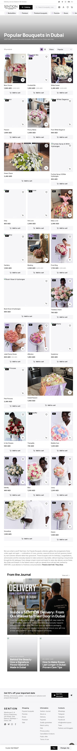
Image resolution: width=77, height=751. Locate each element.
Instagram (61, 717)
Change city (64, 748)
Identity (6, 487)
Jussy (53, 487)
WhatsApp (61, 711)
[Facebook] (15, 724)
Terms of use (44, 739)
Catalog (27, 7)
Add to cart (16, 93)
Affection (30, 354)
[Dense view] (45, 49)
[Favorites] (68, 7)
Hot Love (31, 221)
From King (54, 265)
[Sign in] (63, 7)
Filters (51, 49)
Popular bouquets (28, 711)
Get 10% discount (59, 695)
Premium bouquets (40, 13)
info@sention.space (64, 722)
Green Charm (8, 173)
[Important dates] (59, 7)
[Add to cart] (23, 80)
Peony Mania (32, 130)
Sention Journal (45, 711)
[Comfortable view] (41, 49)
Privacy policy (44, 731)
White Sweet (55, 85)
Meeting (30, 265)
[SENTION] (11, 7)
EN (69, 2)
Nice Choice (8, 85)
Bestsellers (12, 13)
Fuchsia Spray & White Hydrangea (58, 175)
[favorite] (23, 57)
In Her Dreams (8, 443)
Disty (5, 221)
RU (72, 2)
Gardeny (7, 265)
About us (43, 714)
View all (65, 575)
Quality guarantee (46, 722)
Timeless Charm (56, 310)
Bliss (29, 487)
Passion (6, 130)
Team (60, 725)
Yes (54, 748)
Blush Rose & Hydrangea (12, 309)
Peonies (56, 13)
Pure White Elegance (58, 130)
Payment (43, 720)
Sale (23, 722)
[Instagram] (65, 2)
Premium (25, 13)
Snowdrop (7, 531)
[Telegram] (62, 2)
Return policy (44, 725)
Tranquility (31, 443)
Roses (66, 13)
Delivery (43, 717)
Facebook (61, 720)
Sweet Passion (32, 398)
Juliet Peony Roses (10, 354)
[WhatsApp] (59, 2)
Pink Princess (8, 398)
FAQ (41, 728)
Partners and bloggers (65, 728)
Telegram (61, 714)
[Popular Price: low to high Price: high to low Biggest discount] (64, 49)
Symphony (54, 354)
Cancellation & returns (47, 734)
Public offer (44, 736)
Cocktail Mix (32, 85)
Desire (53, 532)
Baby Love (54, 221)
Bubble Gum (55, 443)
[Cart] (72, 7)
